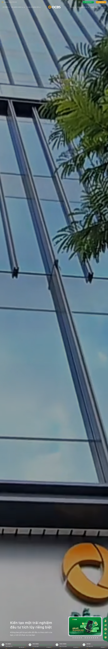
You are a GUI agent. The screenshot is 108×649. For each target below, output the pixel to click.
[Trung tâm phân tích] (105, 637)
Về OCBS (5, 7)
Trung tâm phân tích (33, 7)
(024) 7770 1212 (13, 2)
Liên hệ (103, 7)
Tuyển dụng (94, 7)
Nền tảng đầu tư (82, 7)
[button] (73, 638)
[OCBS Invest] (105, 629)
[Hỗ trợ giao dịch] (105, 633)
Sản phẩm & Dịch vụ (17, 7)
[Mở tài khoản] (105, 620)
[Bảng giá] (105, 625)
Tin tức (72, 7)
